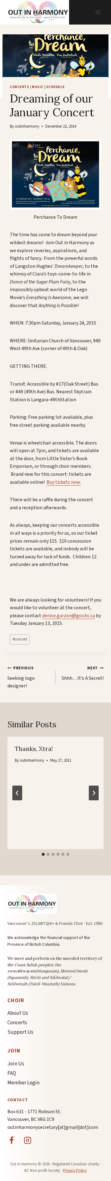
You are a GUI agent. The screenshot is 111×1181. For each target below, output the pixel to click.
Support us (20, 1032)
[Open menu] (98, 12)
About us (17, 1013)
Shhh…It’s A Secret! (83, 673)
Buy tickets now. (64, 482)
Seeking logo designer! (21, 677)
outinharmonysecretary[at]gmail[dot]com (52, 1127)
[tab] (43, 854)
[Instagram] (27, 1140)
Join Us (15, 1064)
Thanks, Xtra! (34, 748)
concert (20, 639)
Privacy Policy (75, 1170)
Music (37, 87)
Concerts (19, 87)
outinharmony (27, 126)
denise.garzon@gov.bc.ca (68, 615)
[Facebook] (11, 1140)
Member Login (23, 1083)
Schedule (55, 87)
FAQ (11, 1073)
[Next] (94, 793)
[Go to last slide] (17, 793)
